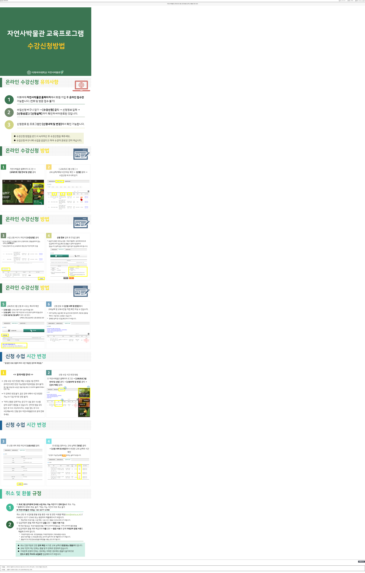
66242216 (6, 0)
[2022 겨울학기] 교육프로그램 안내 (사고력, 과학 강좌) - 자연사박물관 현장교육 (27, 567)
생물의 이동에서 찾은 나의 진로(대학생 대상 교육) (19, 569)
